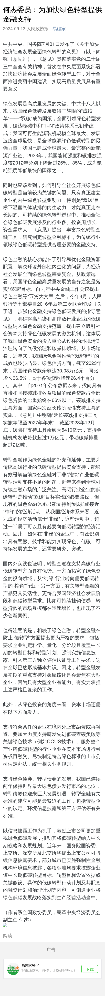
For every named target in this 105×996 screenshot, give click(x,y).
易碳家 (59, 28)
